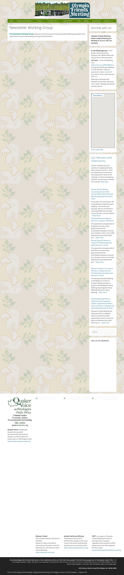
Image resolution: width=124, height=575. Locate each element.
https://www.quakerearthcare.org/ (76, 548)
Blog (78, 21)
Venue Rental (96, 21)
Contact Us (107, 21)
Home (11, 21)
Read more (104, 182)
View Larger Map (97, 149)
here (108, 72)
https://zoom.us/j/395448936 (101, 65)
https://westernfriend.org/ (45, 552)
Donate (86, 21)
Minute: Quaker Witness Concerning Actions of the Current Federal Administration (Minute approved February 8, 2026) (102, 194)
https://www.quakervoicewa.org (19, 441)
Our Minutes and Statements (101, 159)
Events (39, 21)
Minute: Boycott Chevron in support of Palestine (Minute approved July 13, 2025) (101, 242)
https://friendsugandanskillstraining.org (106, 550)
